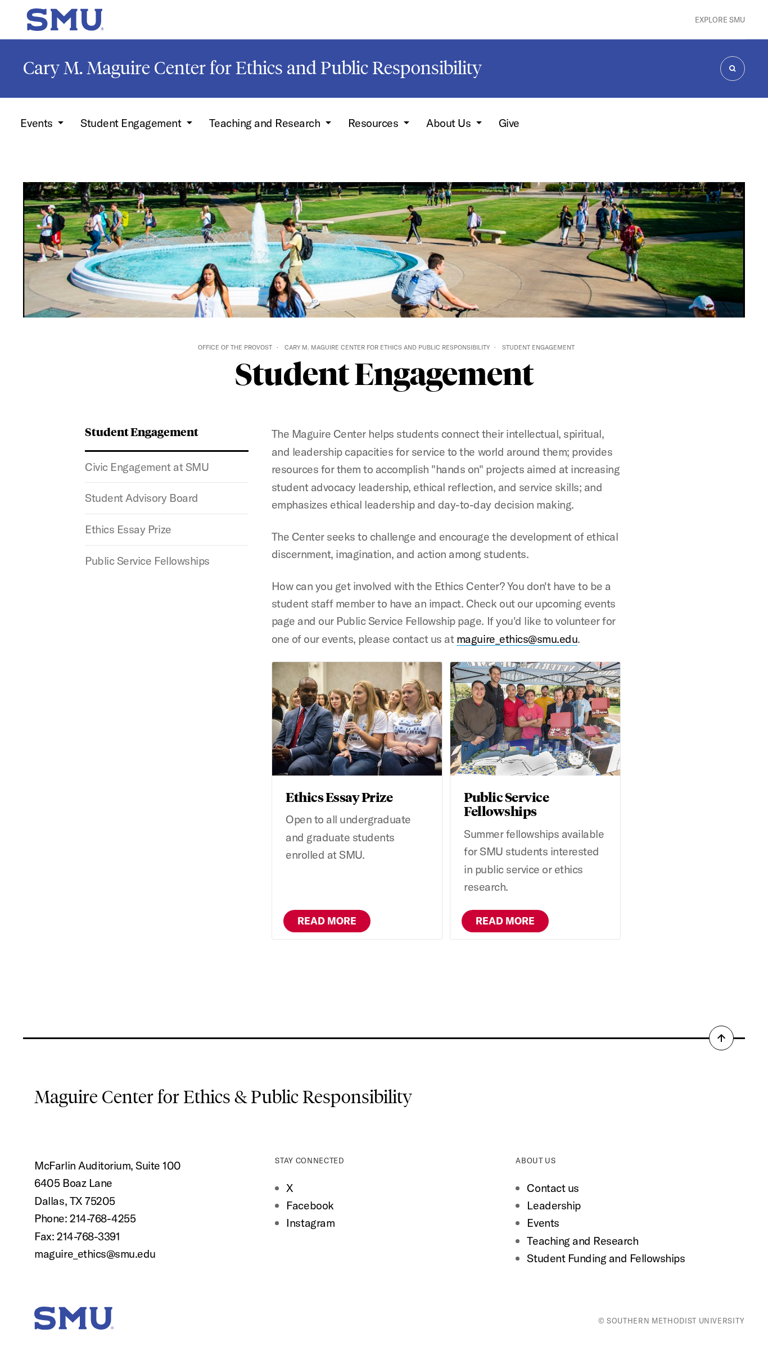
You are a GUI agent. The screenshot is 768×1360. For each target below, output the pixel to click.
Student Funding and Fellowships (606, 1258)
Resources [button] (374, 123)
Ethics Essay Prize (128, 529)
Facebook (309, 1205)
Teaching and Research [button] (266, 123)
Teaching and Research (582, 1241)
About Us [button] (449, 123)
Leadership (553, 1205)
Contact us (553, 1188)
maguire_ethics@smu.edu (517, 639)
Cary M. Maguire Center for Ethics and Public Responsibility (252, 68)
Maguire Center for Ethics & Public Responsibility (225, 1097)
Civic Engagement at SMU (147, 467)
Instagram (310, 1223)
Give (509, 123)
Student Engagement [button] (132, 123)
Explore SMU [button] (720, 19)
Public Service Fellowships (147, 561)
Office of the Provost (235, 347)
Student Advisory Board (141, 498)
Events (543, 1223)
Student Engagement (141, 431)
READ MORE (326, 921)
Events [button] (37, 123)
